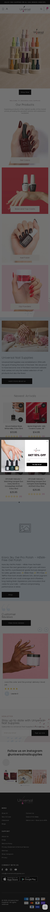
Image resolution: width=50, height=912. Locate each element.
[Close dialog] (47, 441)
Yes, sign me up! (37, 464)
